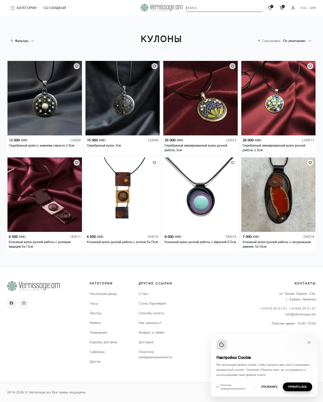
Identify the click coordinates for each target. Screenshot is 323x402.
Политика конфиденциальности (232, 387)
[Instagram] (23, 303)
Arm (313, 8)
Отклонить (269, 386)
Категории (25, 9)
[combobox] (224, 8)
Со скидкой (55, 8)
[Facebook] (11, 303)
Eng (304, 8)
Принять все (297, 386)
